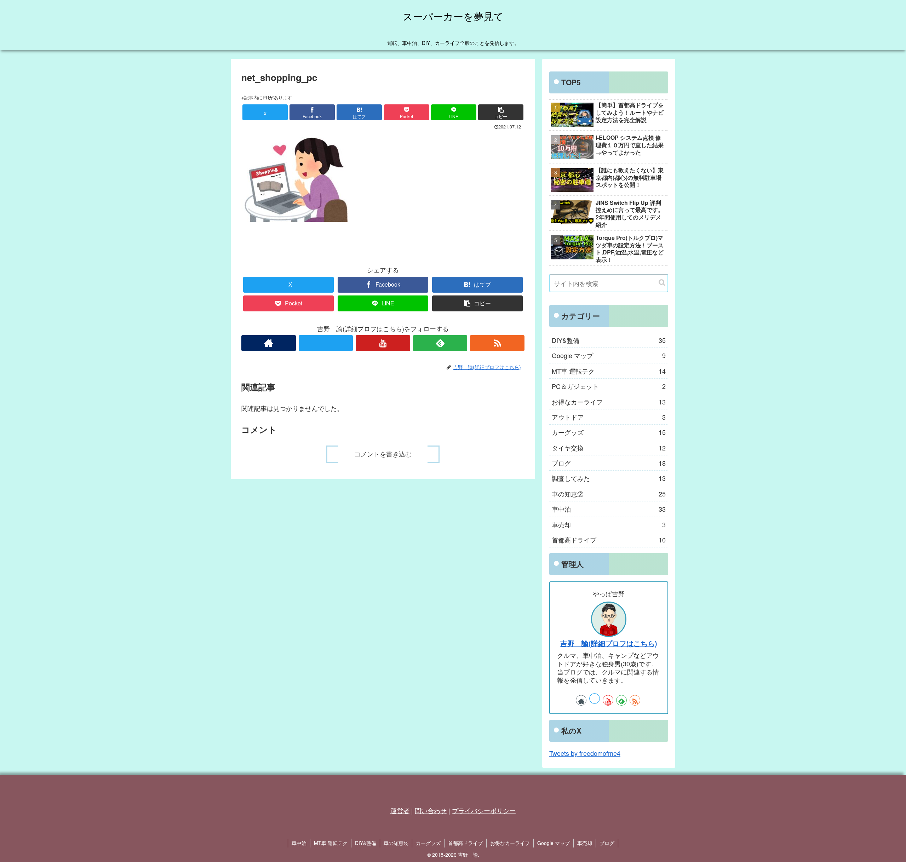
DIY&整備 (365, 842)
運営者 (399, 810)
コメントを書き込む (383, 454)
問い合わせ (431, 810)
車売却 (584, 842)
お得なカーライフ (510, 842)
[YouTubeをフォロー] (383, 343)
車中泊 (299, 842)
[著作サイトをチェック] (268, 343)
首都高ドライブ (465, 842)
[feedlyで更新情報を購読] (440, 343)
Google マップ (553, 842)
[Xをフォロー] (326, 343)
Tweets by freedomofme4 (584, 753)
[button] (500, 112)
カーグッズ (428, 842)
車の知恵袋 (396, 842)
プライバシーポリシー (484, 810)
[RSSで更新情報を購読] (497, 343)
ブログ (607, 842)
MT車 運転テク (331, 842)
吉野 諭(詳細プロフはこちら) (608, 643)
